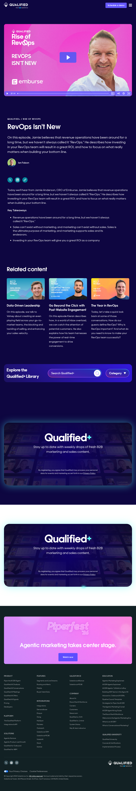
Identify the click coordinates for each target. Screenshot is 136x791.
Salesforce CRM (43, 732)
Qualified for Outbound (12, 746)
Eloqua (39, 713)
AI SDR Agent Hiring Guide (112, 711)
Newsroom (74, 713)
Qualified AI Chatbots (12, 684)
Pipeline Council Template (112, 699)
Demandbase (42, 709)
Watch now (68, 657)
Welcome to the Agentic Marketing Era (116, 718)
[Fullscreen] (129, 93)
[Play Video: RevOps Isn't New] (68, 57)
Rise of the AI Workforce (78, 702)
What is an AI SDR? (109, 722)
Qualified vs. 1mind (77, 721)
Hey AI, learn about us (78, 728)
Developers (8, 707)
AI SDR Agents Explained (111, 684)
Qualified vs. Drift (76, 717)
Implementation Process (111, 747)
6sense (39, 747)
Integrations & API (10, 724)
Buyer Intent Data (43, 692)
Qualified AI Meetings (12, 692)
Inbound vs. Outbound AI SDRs (113, 696)
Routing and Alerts (44, 684)
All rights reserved (36, 776)
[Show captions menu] (113, 93)
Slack (39, 743)
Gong (39, 717)
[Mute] (118, 93)
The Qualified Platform (12, 721)
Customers (74, 709)
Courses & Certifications (111, 743)
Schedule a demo (116, 5)
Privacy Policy (89, 473)
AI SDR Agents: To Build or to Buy (114, 688)
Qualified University (109, 739)
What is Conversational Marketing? (115, 725)
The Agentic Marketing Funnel (113, 707)
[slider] (63, 93)
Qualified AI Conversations (14, 688)
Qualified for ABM (10, 749)
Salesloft (40, 739)
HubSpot (40, 721)
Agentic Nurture (10, 738)
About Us (73, 698)
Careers (73, 706)
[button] (130, 5)
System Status (75, 724)
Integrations (41, 706)
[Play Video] (7, 93)
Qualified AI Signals (11, 699)
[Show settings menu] (123, 93)
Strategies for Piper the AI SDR (113, 703)
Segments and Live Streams (47, 681)
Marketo (40, 724)
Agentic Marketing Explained (113, 681)
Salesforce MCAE (43, 736)
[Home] (16, 5)
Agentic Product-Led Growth (15, 742)
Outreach (40, 728)
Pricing (6, 703)
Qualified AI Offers (11, 696)
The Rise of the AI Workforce (112, 714)
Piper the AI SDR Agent (12, 681)
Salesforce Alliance (77, 681)
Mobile (39, 688)
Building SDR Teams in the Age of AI (115, 692)
